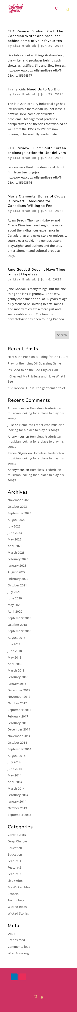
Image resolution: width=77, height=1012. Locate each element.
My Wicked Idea (19, 887)
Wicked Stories (18, 913)
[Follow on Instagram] (22, 976)
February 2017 (18, 716)
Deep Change (17, 841)
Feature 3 (14, 874)
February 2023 (18, 559)
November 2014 (19, 736)
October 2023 (17, 507)
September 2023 (19, 513)
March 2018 (16, 670)
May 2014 (14, 775)
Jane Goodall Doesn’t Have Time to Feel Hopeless (36, 272)
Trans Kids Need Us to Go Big (34, 89)
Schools (13, 894)
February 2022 (18, 579)
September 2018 (19, 631)
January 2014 (17, 801)
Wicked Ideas (17, 907)
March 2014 (16, 788)
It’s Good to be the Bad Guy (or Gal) (33, 370)
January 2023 (17, 565)
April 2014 (15, 782)
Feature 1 (14, 861)
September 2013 (19, 815)
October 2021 (17, 585)
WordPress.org (18, 953)
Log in (12, 933)
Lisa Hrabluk (24, 46)
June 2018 (15, 651)
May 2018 (14, 657)
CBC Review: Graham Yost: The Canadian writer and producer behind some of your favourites (35, 36)
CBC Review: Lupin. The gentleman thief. (37, 388)
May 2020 (14, 605)
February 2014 (18, 795)
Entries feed (16, 940)
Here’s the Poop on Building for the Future (38, 357)
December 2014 (19, 729)
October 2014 (17, 742)
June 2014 (15, 769)
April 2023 (15, 546)
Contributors (17, 835)
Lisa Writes (15, 881)
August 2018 (16, 638)
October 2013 (17, 808)
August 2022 (16, 572)
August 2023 (16, 520)
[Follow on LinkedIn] (14, 976)
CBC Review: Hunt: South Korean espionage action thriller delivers (37, 150)
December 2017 (19, 690)
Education (15, 848)
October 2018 (17, 625)
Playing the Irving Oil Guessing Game (34, 363)
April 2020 (15, 611)
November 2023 (19, 500)
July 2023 (14, 526)
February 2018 (18, 677)
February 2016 (18, 723)
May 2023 (14, 539)
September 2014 (19, 749)
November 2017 (19, 697)
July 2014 (14, 762)
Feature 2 (14, 867)
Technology (16, 900)
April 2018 (15, 664)
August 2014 (16, 756)
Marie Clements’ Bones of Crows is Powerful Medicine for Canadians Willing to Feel (37, 201)
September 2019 (19, 618)
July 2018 (14, 644)
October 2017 (17, 703)
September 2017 (19, 710)
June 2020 (15, 598)
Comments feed (19, 947)
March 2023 (16, 552)
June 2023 (15, 533)
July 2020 (14, 592)
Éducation (15, 854)
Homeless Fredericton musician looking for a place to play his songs (36, 413)
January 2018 (17, 684)
